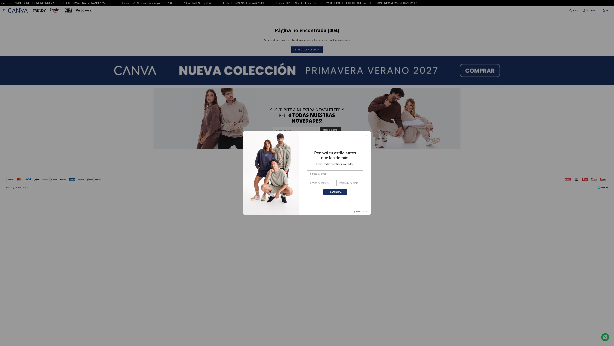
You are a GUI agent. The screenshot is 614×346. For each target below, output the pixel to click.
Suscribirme (335, 192)
